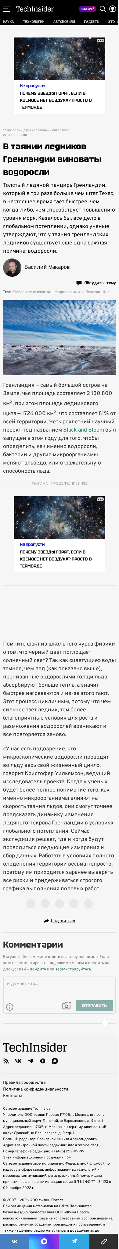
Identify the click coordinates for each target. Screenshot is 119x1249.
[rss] (6, 1061)
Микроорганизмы (68, 292)
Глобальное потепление (32, 292)
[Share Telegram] (74, 1241)
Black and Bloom (83, 430)
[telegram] (30, 1061)
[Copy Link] (104, 1241)
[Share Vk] (14, 1241)
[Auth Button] (112, 8)
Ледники (92, 292)
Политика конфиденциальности (35, 1089)
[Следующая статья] (59, 1023)
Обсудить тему (100, 283)
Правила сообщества (24, 1082)
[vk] (18, 1061)
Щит (106, 292)
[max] (55, 1061)
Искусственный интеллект (47, 130)
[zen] (43, 1061)
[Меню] (6, 8)
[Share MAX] (44, 1241)
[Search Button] (102, 8)
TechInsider (35, 9)
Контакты (12, 1096)
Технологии (12, 130)
